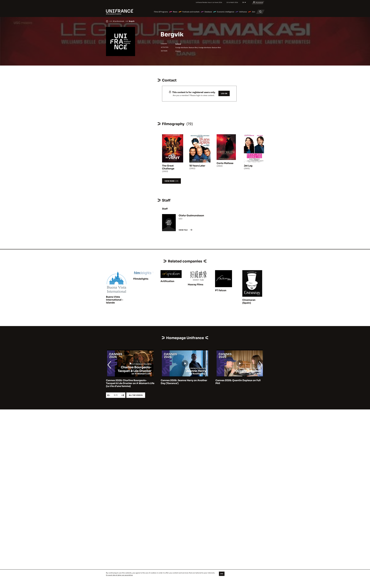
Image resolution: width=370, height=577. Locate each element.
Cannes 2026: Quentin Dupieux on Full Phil (183, 382)
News (175, 12)
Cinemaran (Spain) (248, 301)
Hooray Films (195, 284)
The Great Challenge (168, 167)
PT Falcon (220, 290)
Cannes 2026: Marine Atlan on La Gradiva (239, 380)
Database (208, 12)
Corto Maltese (225, 163)
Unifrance (243, 12)
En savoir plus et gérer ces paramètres (119, 575)
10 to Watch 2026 (232, 2)
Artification (167, 281)
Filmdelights (140, 278)
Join (253, 12)
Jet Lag (248, 165)
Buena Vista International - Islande (114, 299)
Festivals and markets (191, 12)
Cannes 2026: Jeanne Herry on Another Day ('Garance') (129, 382)
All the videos (136, 395)
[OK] (221, 574)
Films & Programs (161, 12)
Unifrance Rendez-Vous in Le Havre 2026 (209, 2)
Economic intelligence (225, 12)
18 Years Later (197, 165)
